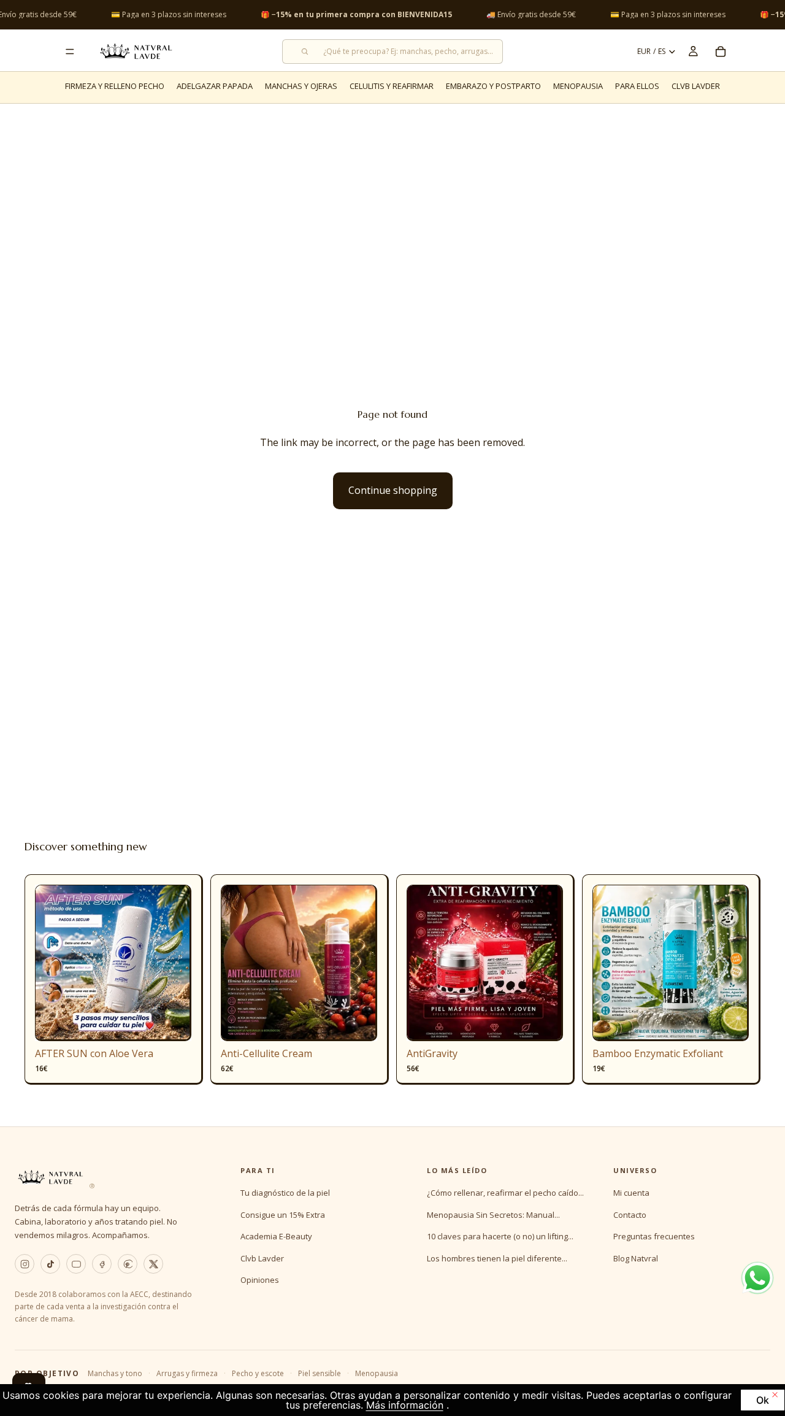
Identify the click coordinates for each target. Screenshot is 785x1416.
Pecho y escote (258, 1373)
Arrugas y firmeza (187, 1373)
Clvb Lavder (262, 1258)
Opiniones (259, 1279)
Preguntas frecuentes (654, 1236)
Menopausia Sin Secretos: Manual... (493, 1214)
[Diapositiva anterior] (53, 963)
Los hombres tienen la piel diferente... (497, 1258)
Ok (762, 1400)
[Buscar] (392, 51)
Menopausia (376, 1373)
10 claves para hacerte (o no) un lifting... (500, 1236)
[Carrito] (720, 51)
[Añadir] (172, 1023)
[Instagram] (24, 1264)
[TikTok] (50, 1264)
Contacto (629, 1214)
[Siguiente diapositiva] (173, 963)
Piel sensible (319, 1373)
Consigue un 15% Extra (282, 1214)
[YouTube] (76, 1264)
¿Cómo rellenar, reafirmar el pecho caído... (505, 1192)
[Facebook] (102, 1264)
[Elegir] (358, 1023)
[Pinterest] (127, 1264)
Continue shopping (392, 490)
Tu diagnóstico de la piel (285, 1192)
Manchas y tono (115, 1373)
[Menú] (70, 51)
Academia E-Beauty (276, 1236)
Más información (404, 1405)
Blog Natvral (635, 1258)
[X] (153, 1264)
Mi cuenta (631, 1192)
